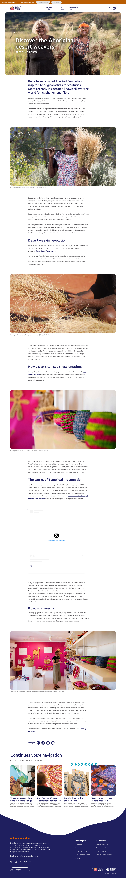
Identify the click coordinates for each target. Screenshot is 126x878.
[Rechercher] (110, 8)
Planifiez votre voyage (73, 8)
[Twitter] (21, 862)
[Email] (53, 743)
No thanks (56, 2)
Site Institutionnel (102, 844)
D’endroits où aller (49, 8)
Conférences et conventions (105, 848)
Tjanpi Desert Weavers (44, 251)
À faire (62, 8)
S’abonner (78, 848)
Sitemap (77, 858)
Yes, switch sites (43, 2)
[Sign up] (114, 8)
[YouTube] (25, 862)
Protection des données (82, 851)
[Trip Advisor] (30, 862)
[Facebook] (38, 743)
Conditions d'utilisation (82, 855)
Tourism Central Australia (104, 855)
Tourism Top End (101, 851)
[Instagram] (16, 862)
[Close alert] (124, 2)
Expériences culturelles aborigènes (23, 856)
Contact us (78, 844)
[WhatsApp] (48, 743)
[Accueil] (15, 8)
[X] (43, 743)
